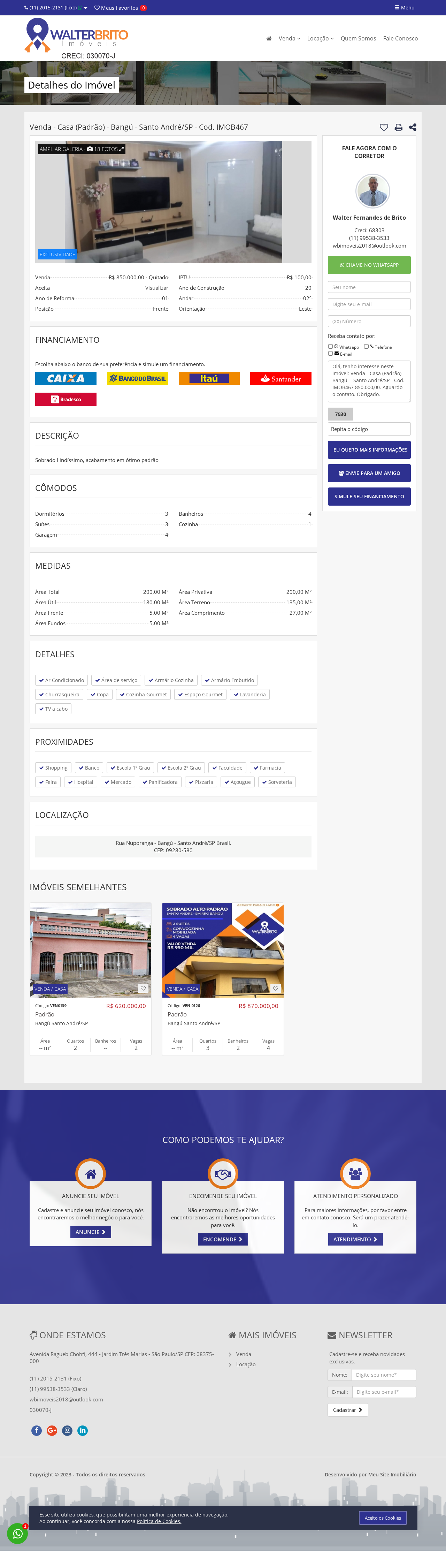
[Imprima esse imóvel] (398, 127)
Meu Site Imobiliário (392, 1474)
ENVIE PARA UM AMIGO (372, 473)
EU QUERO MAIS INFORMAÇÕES (370, 449)
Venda (288, 38)
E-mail (346, 354)
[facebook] (36, 1429)
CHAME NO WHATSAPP (371, 265)
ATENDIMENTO (352, 1239)
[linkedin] (82, 1429)
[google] (52, 1429)
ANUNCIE (88, 1231)
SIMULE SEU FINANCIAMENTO (369, 496)
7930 (340, 414)
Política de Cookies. (159, 1521)
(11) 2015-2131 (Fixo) (53, 7)
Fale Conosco (400, 38)
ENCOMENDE (220, 1239)
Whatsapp (349, 347)
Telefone (383, 347)
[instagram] (67, 1429)
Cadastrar (345, 1409)
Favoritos (119, 7)
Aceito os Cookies (383, 1518)
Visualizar (156, 287)
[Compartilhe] (412, 128)
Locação (318, 38)
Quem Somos (358, 38)
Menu (407, 7)
